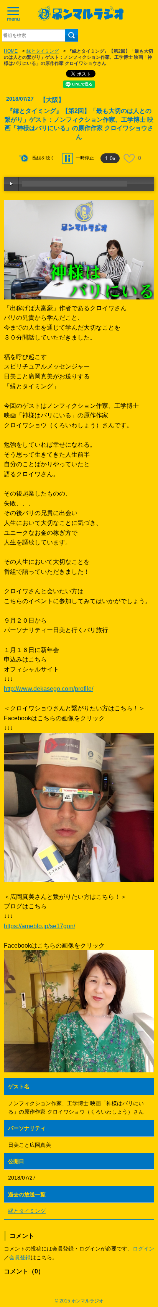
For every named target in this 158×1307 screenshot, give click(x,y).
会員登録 (20, 1257)
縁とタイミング (42, 51)
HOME (11, 51)
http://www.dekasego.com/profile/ (48, 689)
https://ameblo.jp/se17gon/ (39, 926)
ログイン (143, 1249)
